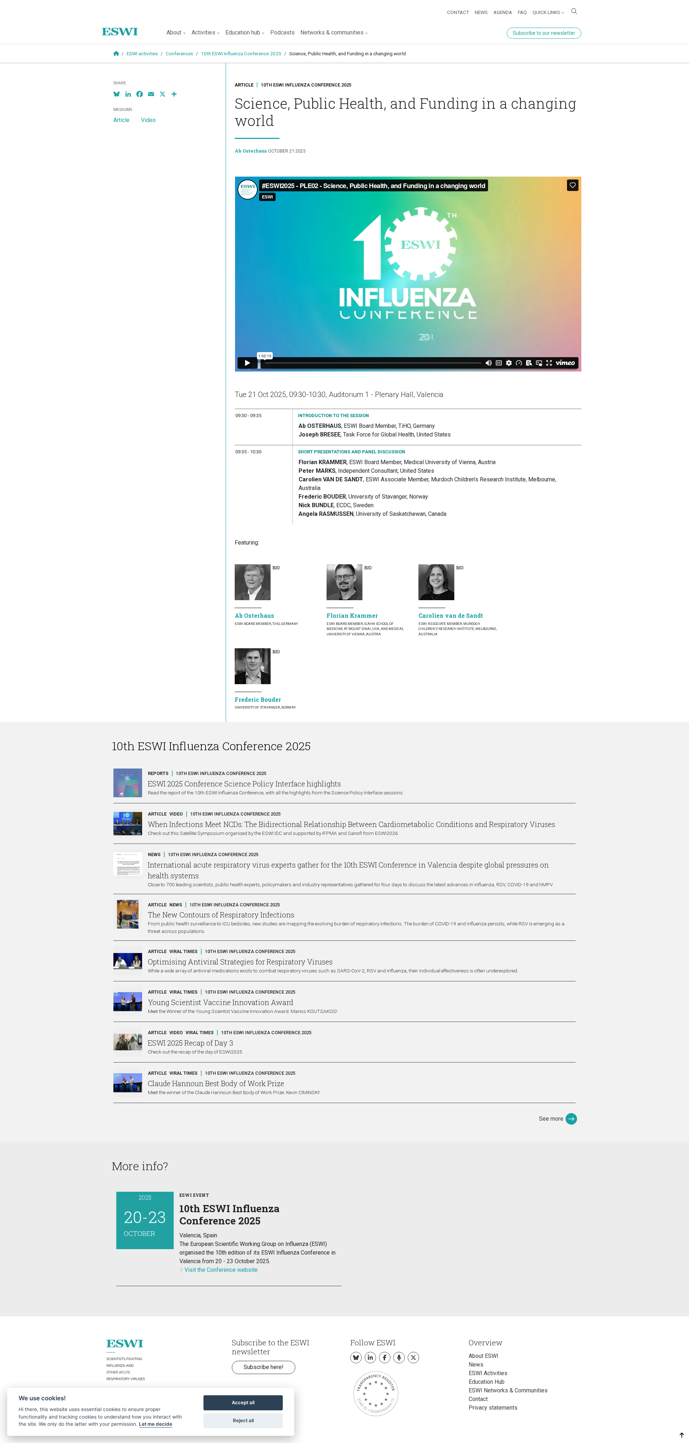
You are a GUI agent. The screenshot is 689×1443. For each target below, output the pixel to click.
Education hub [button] (242, 32)
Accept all (243, 1402)
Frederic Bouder (258, 699)
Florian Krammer (352, 615)
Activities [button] (203, 32)
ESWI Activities (488, 1373)
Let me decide (155, 1424)
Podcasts (282, 32)
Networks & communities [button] (332, 32)
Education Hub (487, 1381)
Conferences (179, 53)
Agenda (502, 12)
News (481, 12)
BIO (276, 567)
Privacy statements (493, 1407)
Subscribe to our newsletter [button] (544, 33)
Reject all (243, 1420)
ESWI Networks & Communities (508, 1390)
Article (244, 85)
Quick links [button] (546, 12)
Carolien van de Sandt (450, 615)
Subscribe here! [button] (263, 1367)
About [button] (174, 32)
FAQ (522, 12)
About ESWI (483, 1356)
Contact (458, 12)
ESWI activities (142, 53)
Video (148, 120)
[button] (682, 1435)
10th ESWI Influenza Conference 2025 (241, 53)
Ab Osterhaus (251, 151)
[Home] (123, 26)
